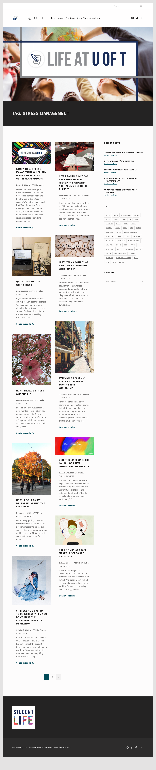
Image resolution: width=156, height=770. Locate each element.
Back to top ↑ (66, 747)
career (123, 219)
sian (84, 275)
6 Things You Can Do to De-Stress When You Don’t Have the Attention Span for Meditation (31, 617)
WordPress (48, 747)
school (118, 245)
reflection (109, 245)
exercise (133, 224)
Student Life (110, 249)
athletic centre (126, 215)
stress (133, 245)
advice (108, 215)
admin (41, 185)
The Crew (70, 18)
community (109, 224)
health (119, 232)
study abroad (128, 249)
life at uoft (137, 236)
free (131, 228)
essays (118, 224)
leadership (109, 236)
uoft (107, 262)
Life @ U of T (32, 18)
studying (139, 249)
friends (138, 228)
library (127, 236)
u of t (136, 258)
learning (119, 236)
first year (109, 228)
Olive (41, 291)
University (109, 258)
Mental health (110, 241)
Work (114, 262)
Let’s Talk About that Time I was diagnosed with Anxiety (73, 265)
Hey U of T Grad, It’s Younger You (119, 161)
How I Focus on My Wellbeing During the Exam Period (30, 503)
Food (125, 228)
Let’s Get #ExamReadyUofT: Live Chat (120, 170)
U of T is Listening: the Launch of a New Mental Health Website (74, 463)
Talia (42, 400)
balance (136, 215)
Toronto (132, 253)
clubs (136, 219)
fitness (118, 228)
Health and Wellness (130, 232)
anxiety (115, 215)
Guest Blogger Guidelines (88, 18)
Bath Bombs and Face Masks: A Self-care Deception (73, 553)
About (61, 18)
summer (108, 253)
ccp (130, 219)
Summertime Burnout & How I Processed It (123, 152)
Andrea (86, 195)
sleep (125, 245)
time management (120, 253)
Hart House (109, 232)
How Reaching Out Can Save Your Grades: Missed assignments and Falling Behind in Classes (74, 183)
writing (121, 262)
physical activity (133, 241)
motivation (121, 241)
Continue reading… (25, 227)
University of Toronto (123, 258)
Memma (86, 394)
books (108, 219)
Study (119, 249)
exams (126, 224)
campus (115, 219)
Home (53, 18)
